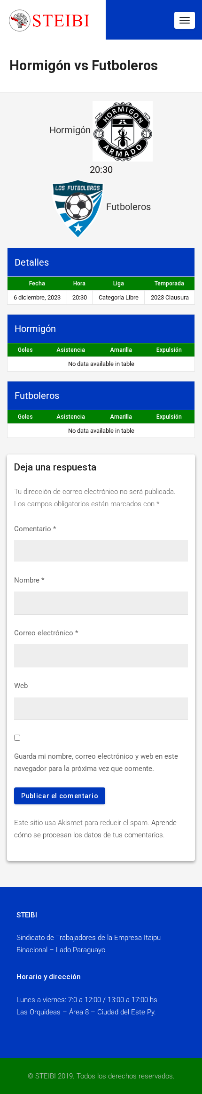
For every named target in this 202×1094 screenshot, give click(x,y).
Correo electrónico (46, 633)
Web (21, 685)
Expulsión (169, 350)
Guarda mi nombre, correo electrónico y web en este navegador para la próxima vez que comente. (96, 762)
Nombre (29, 580)
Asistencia (70, 350)
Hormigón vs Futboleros (83, 65)
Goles (25, 350)
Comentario (35, 529)
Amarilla (121, 350)
